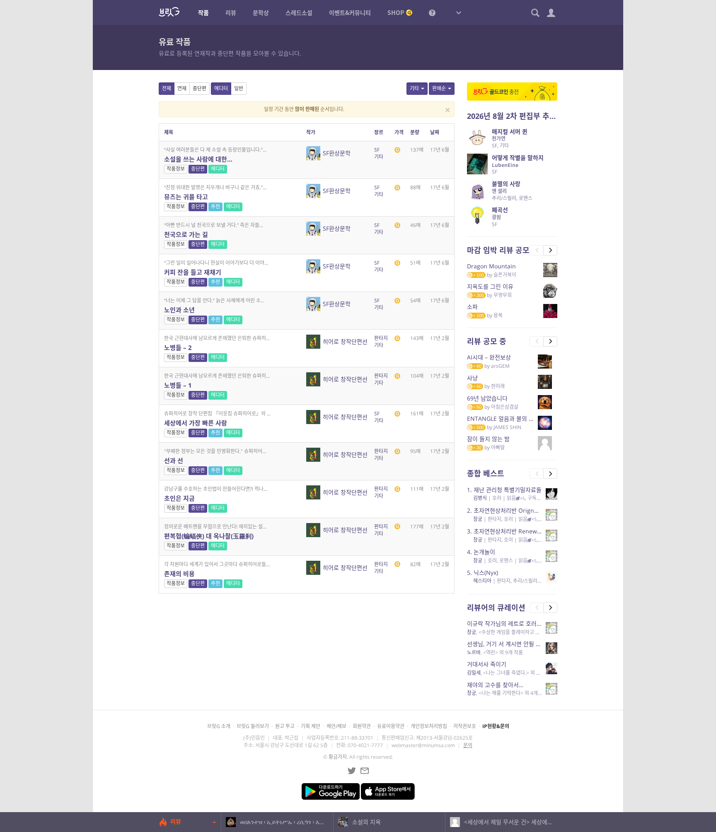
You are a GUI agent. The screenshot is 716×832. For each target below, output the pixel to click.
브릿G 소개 (218, 726)
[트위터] (352, 771)
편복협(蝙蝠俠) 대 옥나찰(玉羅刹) (209, 536)
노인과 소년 (179, 310)
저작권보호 (464, 726)
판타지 (381, 338)
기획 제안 (310, 726)
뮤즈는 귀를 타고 (186, 197)
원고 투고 (285, 726)
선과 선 (173, 460)
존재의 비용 (179, 573)
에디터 (221, 88)
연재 (181, 88)
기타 (414, 88)
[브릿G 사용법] (432, 12)
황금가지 (338, 756)
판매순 (439, 88)
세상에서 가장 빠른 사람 (195, 423)
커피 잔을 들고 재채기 (192, 272)
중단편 (199, 88)
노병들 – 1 (178, 385)
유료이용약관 (390, 726)
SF (377, 149)
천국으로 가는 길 (186, 234)
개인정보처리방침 (429, 726)
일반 (238, 88)
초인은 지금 (179, 498)
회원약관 (362, 726)
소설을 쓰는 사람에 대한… (198, 159)
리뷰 (175, 821)
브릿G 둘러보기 (253, 726)
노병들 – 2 (178, 347)
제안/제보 (336, 726)
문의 (467, 745)
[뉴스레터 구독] (364, 771)
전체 (166, 88)
